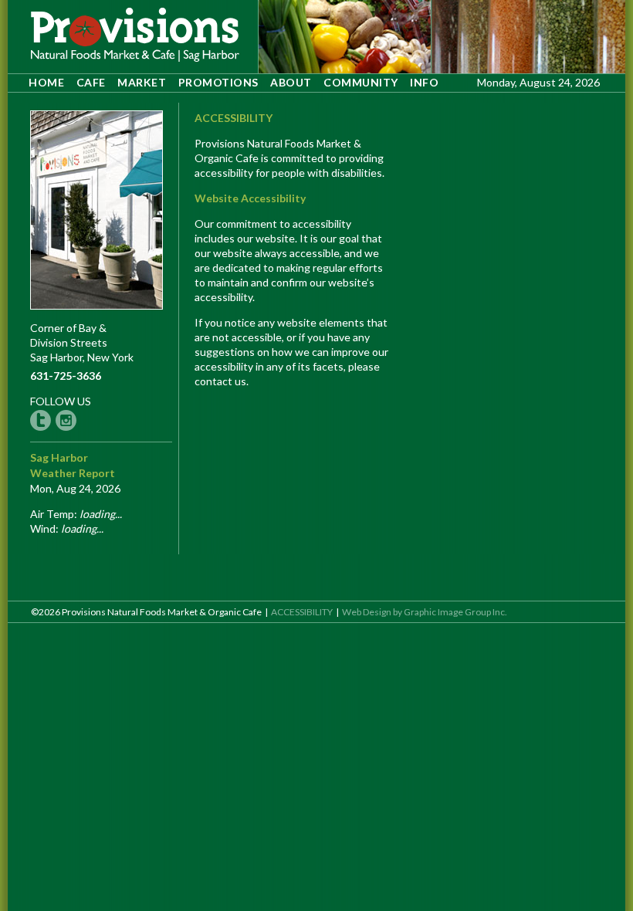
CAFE (91, 82)
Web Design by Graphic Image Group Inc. (424, 612)
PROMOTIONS (218, 82)
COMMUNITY (360, 82)
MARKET (141, 82)
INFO (424, 82)
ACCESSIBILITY (302, 612)
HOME (46, 82)
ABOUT (291, 82)
